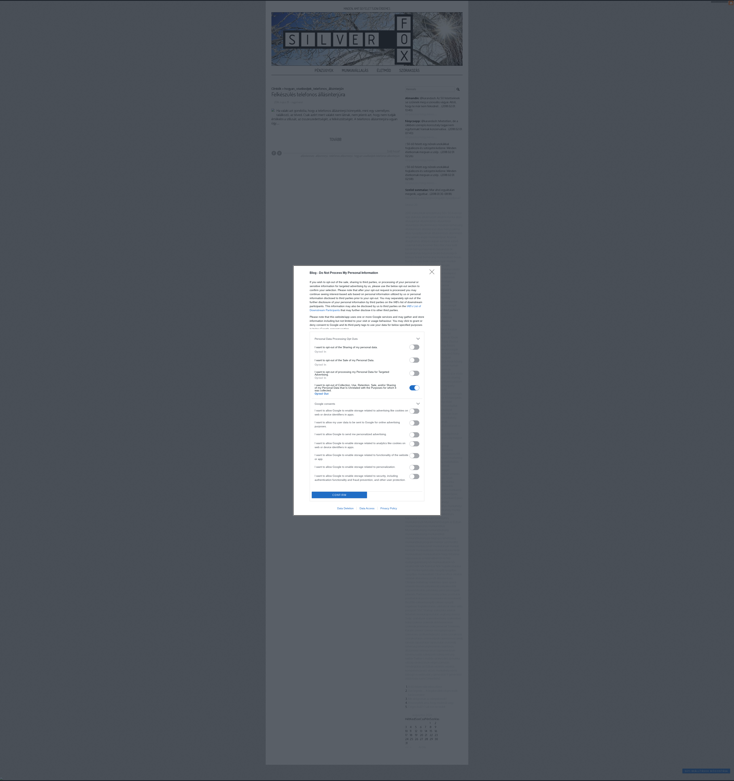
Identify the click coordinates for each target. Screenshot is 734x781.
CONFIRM (339, 495)
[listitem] (367, 339)
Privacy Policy (388, 508)
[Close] (433, 273)
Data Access (367, 508)
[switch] (414, 347)
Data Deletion (345, 508)
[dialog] (367, 390)
